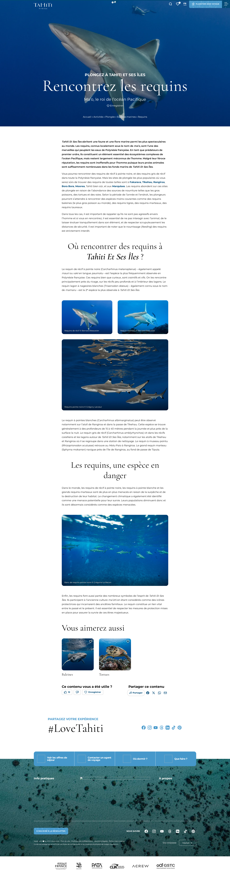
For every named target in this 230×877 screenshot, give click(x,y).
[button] (115, 2)
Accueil (87, 116)
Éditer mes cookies (116, 841)
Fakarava (135, 182)
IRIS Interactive (53, 841)
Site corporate (169, 842)
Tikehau (147, 182)
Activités (98, 116)
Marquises (118, 186)
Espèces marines (126, 116)
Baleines (67, 674)
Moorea (80, 186)
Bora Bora (68, 186)
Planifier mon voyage (207, 4)
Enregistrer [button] (116, 105)
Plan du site (65, 841)
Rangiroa (159, 182)
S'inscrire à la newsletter (50, 831)
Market (186, 843)
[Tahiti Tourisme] (43, 6)
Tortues (104, 674)
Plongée (110, 116)
